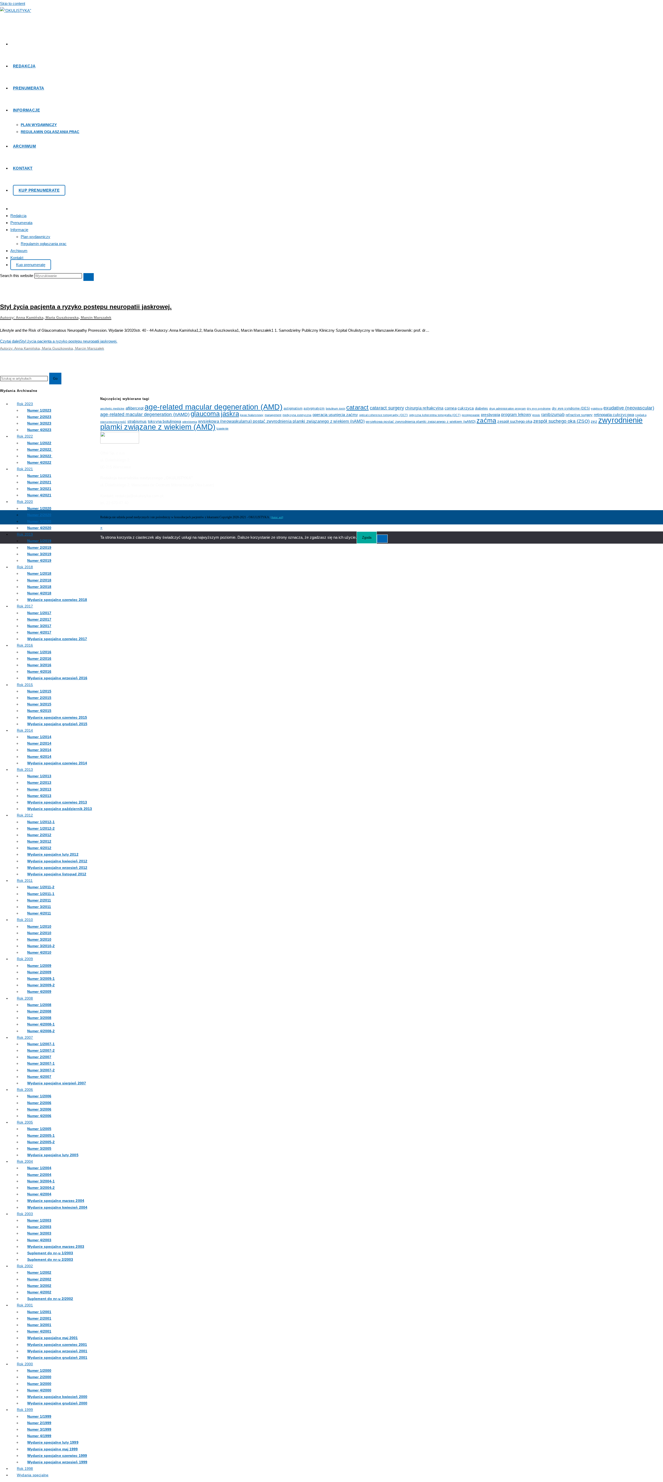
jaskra (230, 413)
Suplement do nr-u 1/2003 (50, 1253)
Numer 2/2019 (39, 547)
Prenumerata (21, 222)
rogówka (640, 415)
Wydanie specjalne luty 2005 (52, 1155)
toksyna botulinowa (164, 421)
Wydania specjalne (32, 1475)
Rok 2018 (25, 567)
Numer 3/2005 (39, 1148)
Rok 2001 (25, 1305)
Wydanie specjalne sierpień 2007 (56, 1083)
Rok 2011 (25, 880)
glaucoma (205, 413)
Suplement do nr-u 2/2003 (50, 1259)
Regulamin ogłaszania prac (44, 243)
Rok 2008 (25, 998)
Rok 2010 (25, 920)
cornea (451, 408)
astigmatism (293, 408)
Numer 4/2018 (39, 593)
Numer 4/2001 (39, 1331)
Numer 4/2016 (39, 671)
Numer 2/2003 (39, 1227)
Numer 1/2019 (39, 541)
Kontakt (16, 257)
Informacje (19, 229)
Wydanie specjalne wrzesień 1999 (57, 1462)
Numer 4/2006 (39, 1116)
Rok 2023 (25, 404)
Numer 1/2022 (39, 443)
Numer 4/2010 (39, 952)
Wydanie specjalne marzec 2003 (55, 1246)
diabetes (481, 408)
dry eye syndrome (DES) (571, 408)
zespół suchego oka (514, 421)
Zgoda (366, 537)
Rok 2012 (25, 815)
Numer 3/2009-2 (41, 985)
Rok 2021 (25, 469)
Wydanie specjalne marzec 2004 (55, 1201)
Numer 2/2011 (39, 900)
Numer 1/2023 (39, 410)
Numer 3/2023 (39, 423)
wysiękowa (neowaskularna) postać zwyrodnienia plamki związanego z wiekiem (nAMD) (281, 421)
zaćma (486, 420)
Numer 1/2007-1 (41, 1044)
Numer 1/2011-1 (40, 894)
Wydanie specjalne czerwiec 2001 (57, 1344)
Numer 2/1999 (39, 1423)
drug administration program (507, 408)
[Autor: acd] (277, 517)
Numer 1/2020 (39, 508)
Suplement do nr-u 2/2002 (50, 1299)
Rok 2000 (25, 1364)
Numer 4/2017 (39, 632)
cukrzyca (466, 408)
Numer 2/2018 (39, 580)
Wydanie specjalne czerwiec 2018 (57, 600)
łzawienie (222, 428)
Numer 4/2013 (39, 796)
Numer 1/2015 (39, 691)
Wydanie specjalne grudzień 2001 (57, 1357)
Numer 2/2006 (39, 1103)
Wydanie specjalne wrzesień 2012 (57, 867)
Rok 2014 (25, 730)
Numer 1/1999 (39, 1416)
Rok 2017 (25, 606)
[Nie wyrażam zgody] (382, 539)
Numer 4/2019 (39, 560)
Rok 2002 (25, 1266)
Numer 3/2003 (39, 1233)
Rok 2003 (25, 1214)
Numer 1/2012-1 (41, 822)
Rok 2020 (25, 502)
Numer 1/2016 (39, 652)
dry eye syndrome (539, 408)
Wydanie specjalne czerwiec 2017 (57, 639)
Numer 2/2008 (39, 1011)
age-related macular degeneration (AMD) (214, 407)
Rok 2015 (25, 685)
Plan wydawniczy (35, 236)
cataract (357, 407)
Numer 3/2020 (39, 521)
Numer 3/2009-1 (41, 979)
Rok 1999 (25, 1410)
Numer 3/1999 (39, 1429)
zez (594, 421)
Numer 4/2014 (39, 756)
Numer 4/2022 (39, 462)
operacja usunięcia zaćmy (335, 415)
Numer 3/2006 (39, 1109)
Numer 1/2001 (39, 1312)
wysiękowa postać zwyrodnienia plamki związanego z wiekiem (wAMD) (420, 422)
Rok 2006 (25, 1090)
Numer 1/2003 (39, 1220)
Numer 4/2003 (39, 1240)
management (273, 415)
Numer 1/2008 (39, 1005)
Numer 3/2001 (39, 1325)
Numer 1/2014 (39, 737)
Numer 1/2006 (39, 1096)
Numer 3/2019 (39, 554)
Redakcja (18, 215)
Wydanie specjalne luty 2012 (52, 854)
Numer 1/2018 (39, 573)
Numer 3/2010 (39, 939)
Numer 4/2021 (39, 495)
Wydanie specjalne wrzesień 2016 (57, 678)
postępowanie (471, 415)
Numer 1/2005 (39, 1129)
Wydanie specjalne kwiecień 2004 (57, 1207)
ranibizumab (553, 414)
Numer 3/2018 (39, 587)
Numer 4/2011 (39, 913)
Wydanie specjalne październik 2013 (59, 809)
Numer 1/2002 (39, 1272)
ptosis (536, 415)
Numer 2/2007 (39, 1057)
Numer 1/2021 (39, 476)
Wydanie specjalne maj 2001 (52, 1338)
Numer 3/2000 (39, 1384)
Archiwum (18, 250)
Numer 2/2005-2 (41, 1142)
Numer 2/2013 (39, 782)
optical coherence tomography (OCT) (383, 415)
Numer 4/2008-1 (41, 1024)
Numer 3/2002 (39, 1286)
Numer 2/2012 (39, 835)
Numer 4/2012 (39, 848)
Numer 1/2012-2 (41, 828)
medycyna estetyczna (297, 415)
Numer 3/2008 (39, 1018)
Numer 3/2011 (39, 907)
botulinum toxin (335, 408)
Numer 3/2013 (39, 789)
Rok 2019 (25, 534)
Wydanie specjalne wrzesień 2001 (57, 1351)
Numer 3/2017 (39, 626)
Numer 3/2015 (39, 704)
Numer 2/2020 (39, 515)
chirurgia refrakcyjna (424, 408)
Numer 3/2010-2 (41, 946)
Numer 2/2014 (39, 743)
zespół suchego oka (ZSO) (561, 421)
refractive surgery (579, 415)
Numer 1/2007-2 (41, 1050)
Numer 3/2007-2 (41, 1070)
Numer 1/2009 (39, 966)
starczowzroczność (113, 421)
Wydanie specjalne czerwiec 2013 (57, 802)
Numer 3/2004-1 (41, 1181)
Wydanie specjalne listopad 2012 (56, 874)
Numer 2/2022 (39, 449)
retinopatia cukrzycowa (614, 415)
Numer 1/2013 (39, 776)
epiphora (596, 408)
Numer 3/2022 (39, 456)
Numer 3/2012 (39, 841)
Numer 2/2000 (39, 1377)
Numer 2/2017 (39, 619)
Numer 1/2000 (39, 1370)
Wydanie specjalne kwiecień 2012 (57, 861)
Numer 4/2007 (39, 1077)
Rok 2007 (25, 1037)
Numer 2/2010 (39, 933)
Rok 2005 (25, 1122)
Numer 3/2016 (39, 665)
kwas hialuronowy (251, 415)
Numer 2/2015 (39, 698)
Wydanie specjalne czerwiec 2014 (57, 763)
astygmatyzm (314, 408)
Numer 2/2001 (39, 1318)
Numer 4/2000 (39, 1390)
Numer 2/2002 (39, 1279)
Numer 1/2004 (39, 1168)
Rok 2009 (25, 959)
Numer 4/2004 (39, 1194)
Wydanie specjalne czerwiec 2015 (57, 717)
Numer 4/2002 (39, 1292)
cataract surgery (387, 408)
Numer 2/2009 (39, 972)
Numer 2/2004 (39, 1175)
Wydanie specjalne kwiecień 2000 (57, 1397)
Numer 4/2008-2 (41, 1031)
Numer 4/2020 (39, 528)
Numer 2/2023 (39, 417)
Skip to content (12, 3)
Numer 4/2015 (39, 711)
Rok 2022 (25, 436)
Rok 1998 (25, 1468)
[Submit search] (88, 277)
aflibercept (134, 408)
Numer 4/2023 (39, 430)
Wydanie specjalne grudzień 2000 (57, 1403)
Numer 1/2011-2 (40, 887)
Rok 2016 (25, 645)
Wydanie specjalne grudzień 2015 (57, 724)
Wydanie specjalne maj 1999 (52, 1449)
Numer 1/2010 (39, 926)
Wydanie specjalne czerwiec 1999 (57, 1455)
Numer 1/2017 (39, 613)
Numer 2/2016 (39, 658)
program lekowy (516, 414)
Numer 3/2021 (39, 489)
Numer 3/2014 (39, 750)
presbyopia (490, 415)
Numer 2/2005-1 (41, 1135)
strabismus (137, 421)
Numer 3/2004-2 (41, 1188)
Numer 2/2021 (39, 482)
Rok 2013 (25, 769)
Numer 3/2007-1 (41, 1063)
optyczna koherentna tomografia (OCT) (435, 415)
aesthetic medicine (112, 408)
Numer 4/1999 (39, 1436)
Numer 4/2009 (39, 991)
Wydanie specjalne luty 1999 (52, 1442)
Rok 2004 (25, 1161)
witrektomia (189, 421)
